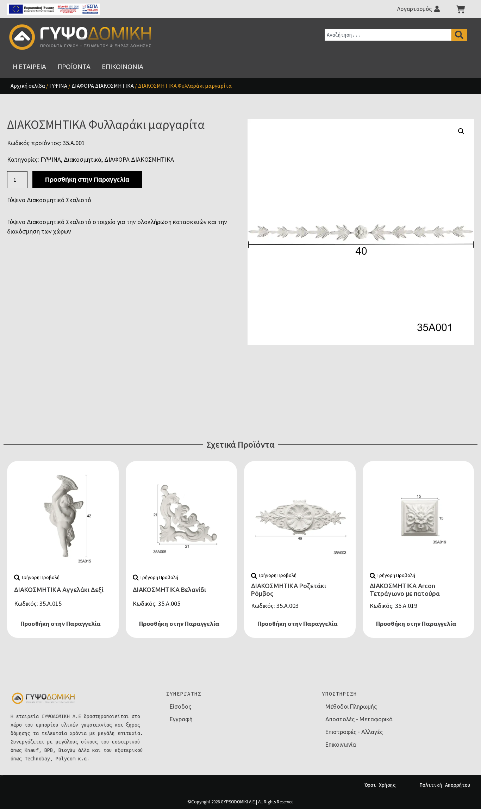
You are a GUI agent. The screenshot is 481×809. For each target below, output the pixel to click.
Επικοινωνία (340, 744)
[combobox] (388, 35)
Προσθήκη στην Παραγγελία (87, 179)
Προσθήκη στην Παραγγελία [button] (60, 624)
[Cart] (460, 9)
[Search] (459, 35)
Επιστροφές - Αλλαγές (354, 732)
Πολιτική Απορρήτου (445, 785)
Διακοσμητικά (82, 159)
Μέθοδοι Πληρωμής (351, 706)
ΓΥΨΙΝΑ (58, 85)
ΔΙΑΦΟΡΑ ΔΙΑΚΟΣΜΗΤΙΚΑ (102, 85)
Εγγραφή (181, 719)
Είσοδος (180, 706)
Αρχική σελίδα (28, 85)
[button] (461, 131)
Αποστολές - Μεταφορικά (359, 719)
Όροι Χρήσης (380, 785)
